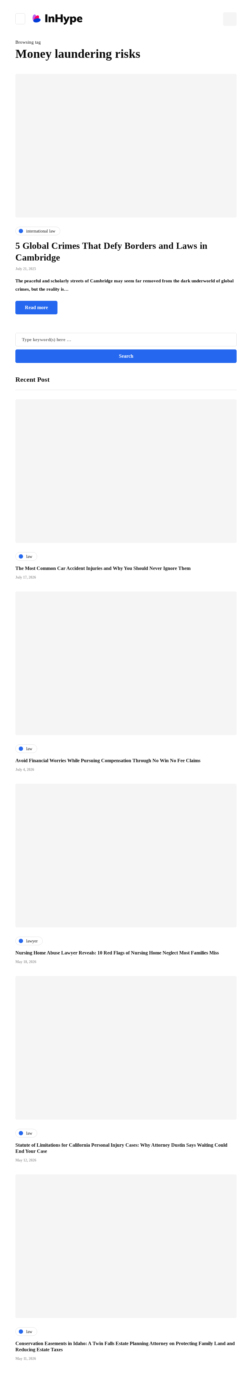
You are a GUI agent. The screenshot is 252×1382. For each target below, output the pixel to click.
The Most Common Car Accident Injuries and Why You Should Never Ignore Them (103, 568)
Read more (36, 307)
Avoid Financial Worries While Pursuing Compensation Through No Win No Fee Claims (107, 760)
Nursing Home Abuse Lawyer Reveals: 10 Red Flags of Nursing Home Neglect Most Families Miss (117, 952)
